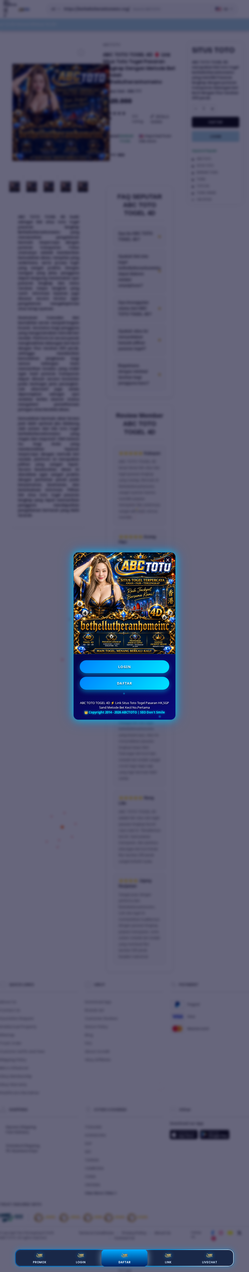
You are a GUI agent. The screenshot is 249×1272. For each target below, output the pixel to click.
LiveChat (209, 1262)
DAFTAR (124, 683)
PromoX (39, 1262)
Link (168, 1262)
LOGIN (124, 666)
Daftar (124, 1262)
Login (81, 1262)
